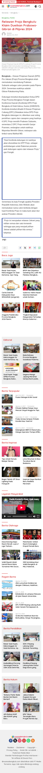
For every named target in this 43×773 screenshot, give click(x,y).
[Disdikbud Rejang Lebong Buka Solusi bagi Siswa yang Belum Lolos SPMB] (31, 656)
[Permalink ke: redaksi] (4, 34)
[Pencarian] (39, 6)
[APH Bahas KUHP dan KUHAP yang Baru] (12, 707)
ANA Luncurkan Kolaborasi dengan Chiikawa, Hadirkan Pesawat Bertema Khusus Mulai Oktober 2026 (28, 584)
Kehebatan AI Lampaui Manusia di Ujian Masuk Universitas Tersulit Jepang (28, 595)
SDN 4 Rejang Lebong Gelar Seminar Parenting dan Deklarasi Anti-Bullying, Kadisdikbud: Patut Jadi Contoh (30, 646)
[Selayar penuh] (38, 516)
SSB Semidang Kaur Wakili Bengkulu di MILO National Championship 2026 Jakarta (31, 564)
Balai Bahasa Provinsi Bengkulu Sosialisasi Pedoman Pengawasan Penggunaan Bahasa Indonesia (31, 357)
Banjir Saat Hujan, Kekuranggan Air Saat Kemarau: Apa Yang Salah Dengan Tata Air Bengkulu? (11, 272)
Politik (12, 18)
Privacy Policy (12, 750)
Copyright (31, 747)
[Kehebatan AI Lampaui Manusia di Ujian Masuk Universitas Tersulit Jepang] (7, 595)
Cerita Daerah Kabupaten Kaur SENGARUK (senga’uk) (10, 295)
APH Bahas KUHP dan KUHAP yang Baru (10, 716)
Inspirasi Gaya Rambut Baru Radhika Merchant (32, 481)
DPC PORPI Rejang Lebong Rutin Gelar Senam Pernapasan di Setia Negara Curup (28, 606)
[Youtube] (24, 741)
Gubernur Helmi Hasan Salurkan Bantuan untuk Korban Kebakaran (32, 295)
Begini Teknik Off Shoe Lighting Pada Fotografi (11, 481)
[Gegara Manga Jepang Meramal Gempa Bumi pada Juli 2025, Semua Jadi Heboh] (31, 367)
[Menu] (3, 6)
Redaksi (11, 747)
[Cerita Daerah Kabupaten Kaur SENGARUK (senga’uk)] (11, 285)
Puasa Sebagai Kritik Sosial (26, 397)
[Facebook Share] (20, 248)
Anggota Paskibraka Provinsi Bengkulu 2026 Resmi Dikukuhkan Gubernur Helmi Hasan (10, 317)
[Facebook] (11, 741)
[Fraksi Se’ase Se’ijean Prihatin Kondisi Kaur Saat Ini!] (7, 420)
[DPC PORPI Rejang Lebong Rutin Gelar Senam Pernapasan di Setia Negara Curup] (7, 606)
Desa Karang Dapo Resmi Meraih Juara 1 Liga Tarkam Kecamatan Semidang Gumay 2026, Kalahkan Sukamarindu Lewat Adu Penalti (10, 544)
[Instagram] (20, 741)
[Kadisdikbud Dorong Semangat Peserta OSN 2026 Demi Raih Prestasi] (12, 656)
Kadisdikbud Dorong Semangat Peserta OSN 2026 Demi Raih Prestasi (12, 665)
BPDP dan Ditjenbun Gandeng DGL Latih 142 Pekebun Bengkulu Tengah (32, 272)
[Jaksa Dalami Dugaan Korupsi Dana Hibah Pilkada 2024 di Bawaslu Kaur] (31, 688)
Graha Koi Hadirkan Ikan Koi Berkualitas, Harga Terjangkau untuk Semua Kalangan (28, 617)
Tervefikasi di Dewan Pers (21, 758)
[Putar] (5, 516)
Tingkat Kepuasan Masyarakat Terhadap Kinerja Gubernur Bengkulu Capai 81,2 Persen (32, 317)
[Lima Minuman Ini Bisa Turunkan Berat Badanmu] (32, 451)
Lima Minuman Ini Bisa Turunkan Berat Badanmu (31, 461)
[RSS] (33, 741)
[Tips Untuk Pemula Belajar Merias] (11, 451)
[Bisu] (34, 516)
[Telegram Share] (34, 248)
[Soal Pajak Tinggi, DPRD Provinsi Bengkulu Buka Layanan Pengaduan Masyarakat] (12, 367)
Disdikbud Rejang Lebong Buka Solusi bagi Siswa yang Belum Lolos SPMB (30, 665)
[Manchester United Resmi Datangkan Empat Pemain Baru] (32, 534)
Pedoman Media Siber (21, 753)
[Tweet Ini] (25, 248)
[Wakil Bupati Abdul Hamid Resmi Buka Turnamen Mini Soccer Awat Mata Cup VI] (11, 555)
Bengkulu (5, 18)
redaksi (9, 33)
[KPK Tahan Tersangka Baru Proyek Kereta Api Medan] (31, 707)
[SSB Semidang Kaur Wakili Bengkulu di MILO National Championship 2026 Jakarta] (32, 555)
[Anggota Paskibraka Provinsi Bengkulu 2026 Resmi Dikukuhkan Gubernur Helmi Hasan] (11, 307)
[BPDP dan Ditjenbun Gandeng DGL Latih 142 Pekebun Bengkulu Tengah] (32, 263)
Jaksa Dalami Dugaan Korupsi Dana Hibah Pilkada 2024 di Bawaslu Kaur (31, 697)
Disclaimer (20, 747)
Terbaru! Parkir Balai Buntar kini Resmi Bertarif (12, 697)
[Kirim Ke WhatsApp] (39, 248)
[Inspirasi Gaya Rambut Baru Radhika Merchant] (32, 472)
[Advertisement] (21, 176)
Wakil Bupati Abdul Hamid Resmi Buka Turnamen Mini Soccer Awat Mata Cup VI (10, 564)
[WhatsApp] (28, 741)
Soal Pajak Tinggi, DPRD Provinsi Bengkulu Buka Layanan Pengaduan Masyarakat (12, 376)
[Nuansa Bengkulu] (18, 6)
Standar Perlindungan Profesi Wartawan (21, 755)
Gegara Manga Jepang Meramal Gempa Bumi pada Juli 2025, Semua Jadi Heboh (30, 376)
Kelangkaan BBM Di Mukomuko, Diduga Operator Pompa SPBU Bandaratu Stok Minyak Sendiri (28, 431)
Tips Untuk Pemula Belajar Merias (9, 460)
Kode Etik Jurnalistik (28, 750)
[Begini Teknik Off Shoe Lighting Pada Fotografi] (11, 472)
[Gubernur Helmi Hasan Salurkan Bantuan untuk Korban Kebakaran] (32, 285)
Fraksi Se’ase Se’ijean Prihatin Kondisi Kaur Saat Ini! (27, 420)
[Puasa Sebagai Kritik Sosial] (7, 399)
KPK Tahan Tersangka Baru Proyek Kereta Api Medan (30, 716)
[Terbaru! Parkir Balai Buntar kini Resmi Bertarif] (12, 688)
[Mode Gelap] (36, 6)
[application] (21, 508)
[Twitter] (15, 741)
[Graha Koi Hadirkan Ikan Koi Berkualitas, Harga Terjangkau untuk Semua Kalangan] (7, 617)
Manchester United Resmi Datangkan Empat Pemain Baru (31, 544)
